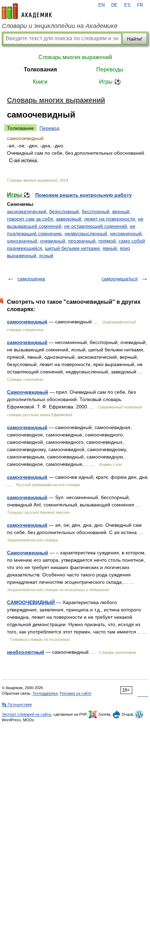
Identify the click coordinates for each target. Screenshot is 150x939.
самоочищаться (120, 278)
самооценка (31, 278)
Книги (40, 82)
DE (114, 5)
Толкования (40, 69)
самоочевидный (27, 321)
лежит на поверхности (109, 219)
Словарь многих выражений (75, 57)
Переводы (109, 69)
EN (101, 5)
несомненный (126, 233)
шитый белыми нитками (72, 248)
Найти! (134, 39)
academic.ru (27, 11)
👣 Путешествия (17, 704)
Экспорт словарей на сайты (26, 714)
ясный (46, 255)
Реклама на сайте (75, 693)
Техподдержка (45, 693)
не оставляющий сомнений (95, 226)
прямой (107, 241)
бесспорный (96, 211)
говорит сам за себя (30, 219)
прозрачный (82, 241)
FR (140, 5)
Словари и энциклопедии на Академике (60, 25)
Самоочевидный (27, 392)
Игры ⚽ (110, 82)
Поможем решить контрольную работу (83, 195)
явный (110, 248)
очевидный (52, 241)
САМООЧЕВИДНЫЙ (31, 602)
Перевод (49, 128)
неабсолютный (25, 652)
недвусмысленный (86, 233)
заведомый (68, 219)
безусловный (64, 211)
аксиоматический (26, 211)
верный (120, 211)
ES (127, 5)
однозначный (22, 241)
